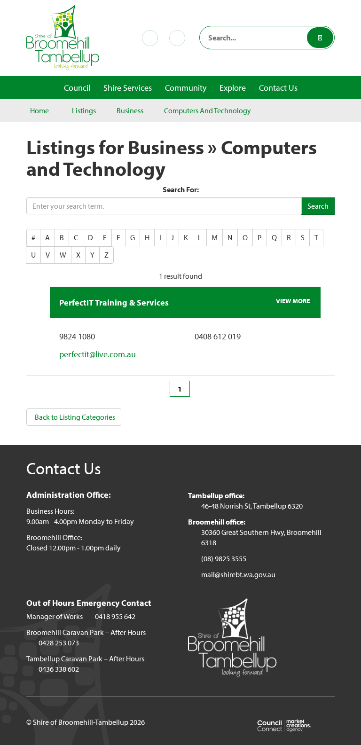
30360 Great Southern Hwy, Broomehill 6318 (261, 537)
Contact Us (278, 87)
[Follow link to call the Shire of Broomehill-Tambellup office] (152, 38)
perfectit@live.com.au (97, 354)
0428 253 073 (59, 642)
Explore (233, 87)
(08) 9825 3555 (223, 558)
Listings (84, 110)
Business (130, 110)
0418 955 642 (115, 616)
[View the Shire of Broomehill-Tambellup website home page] (63, 36)
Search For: (181, 189)
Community (185, 87)
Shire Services (127, 87)
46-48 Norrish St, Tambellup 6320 (252, 505)
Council (77, 87)
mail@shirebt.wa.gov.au (238, 574)
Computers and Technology (207, 110)
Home (39, 110)
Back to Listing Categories (75, 417)
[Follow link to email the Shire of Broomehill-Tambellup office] (179, 38)
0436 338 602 (59, 669)
